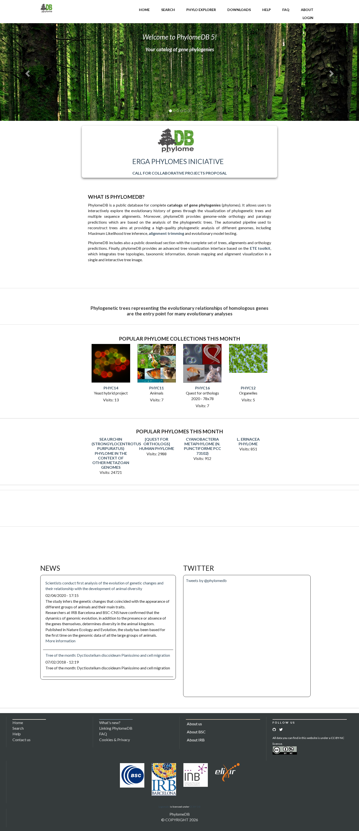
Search (168, 10)
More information (60, 640)
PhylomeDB (179, 814)
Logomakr (163, 806)
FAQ (285, 10)
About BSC (196, 731)
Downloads (239, 10)
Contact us (21, 739)
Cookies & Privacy (114, 739)
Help (266, 10)
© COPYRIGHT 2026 (179, 819)
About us (194, 723)
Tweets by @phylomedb (206, 580)
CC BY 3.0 (195, 806)
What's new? (109, 722)
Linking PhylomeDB (115, 728)
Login (308, 18)
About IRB (196, 740)
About (307, 10)
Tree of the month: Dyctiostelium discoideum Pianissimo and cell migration (107, 655)
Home (144, 10)
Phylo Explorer (201, 10)
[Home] (46, 7)
